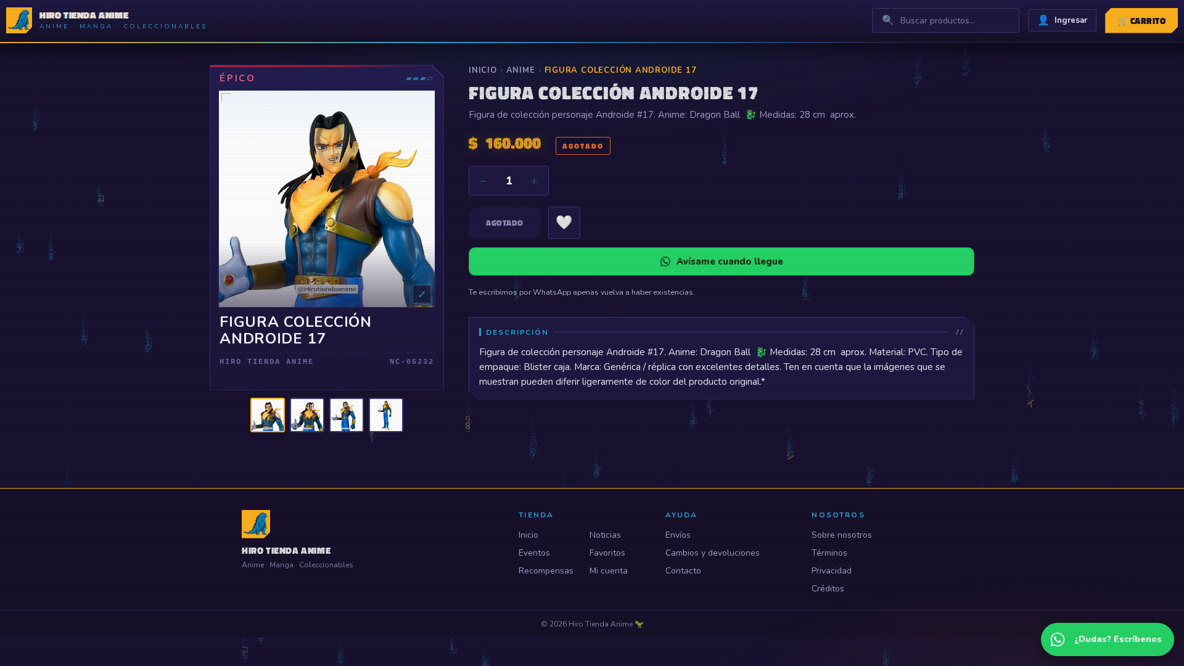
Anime (520, 70)
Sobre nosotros (842, 535)
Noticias (605, 535)
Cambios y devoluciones (712, 553)
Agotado (505, 222)
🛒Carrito (1141, 20)
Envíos (678, 535)
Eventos (534, 553)
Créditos (828, 588)
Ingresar (1062, 20)
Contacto (683, 571)
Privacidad (832, 571)
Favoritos (607, 553)
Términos (829, 553)
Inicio (483, 70)
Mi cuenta (609, 571)
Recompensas (546, 571)
